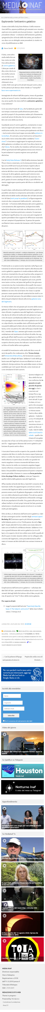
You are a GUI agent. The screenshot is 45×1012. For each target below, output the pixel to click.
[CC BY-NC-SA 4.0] (28, 624)
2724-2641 (10, 988)
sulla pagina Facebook (28, 636)
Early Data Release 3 (13, 160)
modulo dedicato (20, 642)
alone (7, 147)
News (13, 631)
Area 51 (5, 1005)
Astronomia (7, 631)
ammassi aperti (37, 516)
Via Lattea (5, 634)
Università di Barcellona (13, 356)
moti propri (15, 198)
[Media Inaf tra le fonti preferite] (22, 682)
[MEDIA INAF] (22, 8)
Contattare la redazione (11, 1002)
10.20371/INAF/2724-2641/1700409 (11, 645)
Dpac (16, 331)
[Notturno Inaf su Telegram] (22, 795)
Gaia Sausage (37, 631)
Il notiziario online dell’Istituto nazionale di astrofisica (23, 9)
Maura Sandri (8, 48)
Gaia (21, 109)
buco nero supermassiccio (11, 90)
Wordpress (15, 999)
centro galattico (9, 65)
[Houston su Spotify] (22, 779)
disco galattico (24, 631)
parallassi (24, 198)
